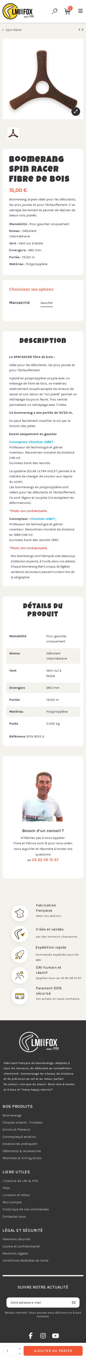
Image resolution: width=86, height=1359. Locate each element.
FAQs (6, 1188)
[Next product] (82, 30)
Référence (17, 736)
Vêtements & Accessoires (22, 1151)
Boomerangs (12, 1115)
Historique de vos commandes (26, 1209)
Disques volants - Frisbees (22, 1122)
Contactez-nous (14, 1216)
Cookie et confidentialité (21, 1246)
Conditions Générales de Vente (25, 1260)
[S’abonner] (74, 1302)
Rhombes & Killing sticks (22, 1158)
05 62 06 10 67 (45, 859)
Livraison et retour (16, 1195)
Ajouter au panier (53, 1350)
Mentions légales (15, 1253)
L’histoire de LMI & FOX (20, 1181)
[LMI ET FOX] (18, 11)
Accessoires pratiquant (20, 1144)
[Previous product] (79, 30)
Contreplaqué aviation (19, 1137)
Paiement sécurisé (16, 1239)
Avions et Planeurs (16, 1129)
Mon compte (12, 1202)
